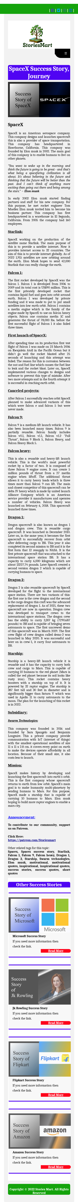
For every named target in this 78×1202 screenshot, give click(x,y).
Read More (55, 951)
